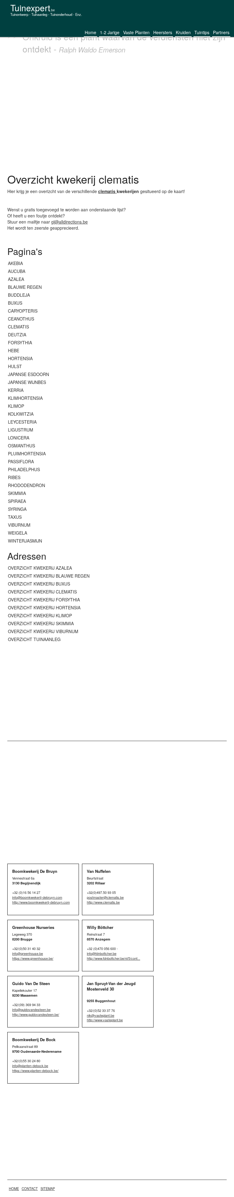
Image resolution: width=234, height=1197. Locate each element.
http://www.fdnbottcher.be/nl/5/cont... (113, 958)
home (14, 1188)
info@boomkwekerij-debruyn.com (37, 897)
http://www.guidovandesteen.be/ (35, 1014)
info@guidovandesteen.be (31, 1009)
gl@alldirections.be (69, 222)
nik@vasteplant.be (100, 1015)
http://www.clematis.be (103, 902)
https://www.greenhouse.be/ (32, 958)
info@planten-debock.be (30, 1065)
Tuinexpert (32, 8)
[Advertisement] (117, 112)
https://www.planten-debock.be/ (35, 1070)
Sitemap (48, 1188)
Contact (30, 1188)
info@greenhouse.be (27, 953)
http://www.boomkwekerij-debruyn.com (41, 902)
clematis (107, 191)
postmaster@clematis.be (105, 897)
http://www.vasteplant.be (105, 1019)
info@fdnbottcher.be (101, 953)
